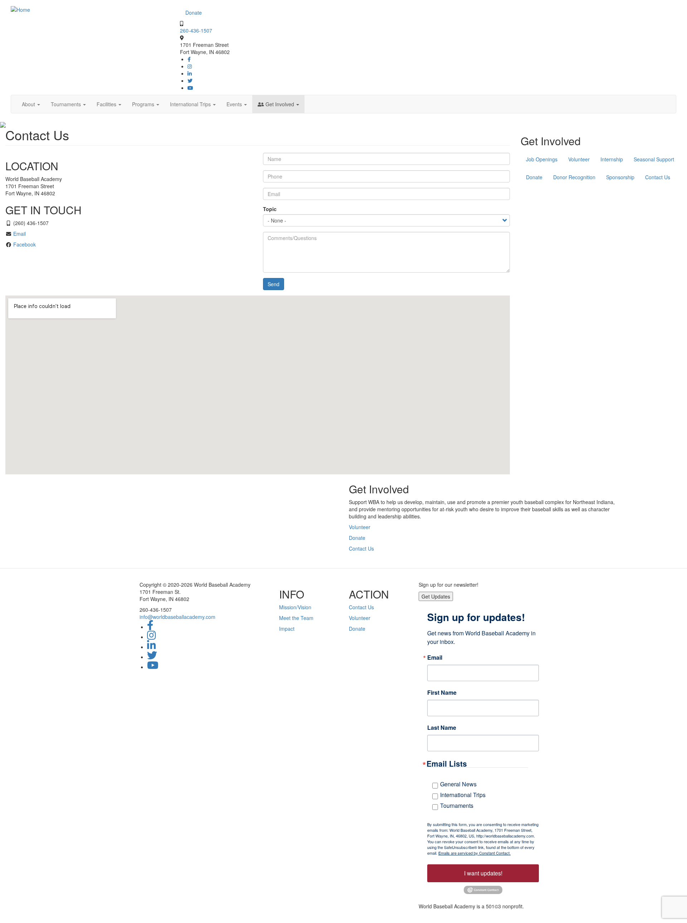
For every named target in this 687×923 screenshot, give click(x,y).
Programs (144, 104)
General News (458, 784)
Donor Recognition (574, 177)
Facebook (24, 244)
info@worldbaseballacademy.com (177, 616)
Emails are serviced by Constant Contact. (474, 853)
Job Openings (541, 159)
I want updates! (483, 873)
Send (273, 284)
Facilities (107, 104)
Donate (193, 12)
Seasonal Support (654, 159)
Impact (286, 628)
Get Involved (280, 104)
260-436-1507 (196, 30)
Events (234, 104)
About (29, 104)
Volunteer (579, 159)
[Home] (20, 9)
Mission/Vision (295, 607)
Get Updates (436, 596)
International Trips (191, 104)
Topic (270, 209)
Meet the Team (296, 617)
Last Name (441, 728)
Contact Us (657, 177)
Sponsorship (620, 177)
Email (19, 233)
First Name (442, 692)
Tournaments (66, 104)
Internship (611, 159)
